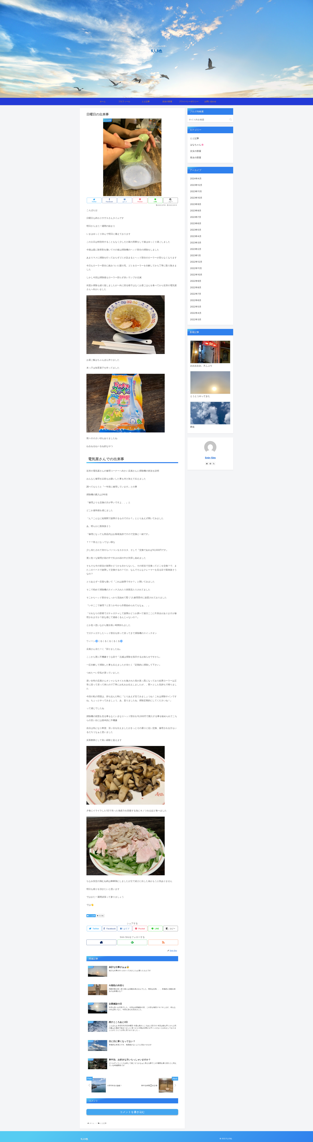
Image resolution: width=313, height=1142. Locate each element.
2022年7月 (195, 293)
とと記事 (92, 916)
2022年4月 (195, 313)
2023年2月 (195, 249)
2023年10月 (196, 197)
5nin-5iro (210, 457)
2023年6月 (195, 223)
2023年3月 (195, 242)
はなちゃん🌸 (197, 144)
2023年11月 (196, 191)
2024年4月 (195, 178)
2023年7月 (195, 217)
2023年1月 (195, 255)
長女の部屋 (195, 157)
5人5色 (101, 916)
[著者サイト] (101, 942)
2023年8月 (195, 210)
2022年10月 (196, 274)
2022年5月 (195, 306)
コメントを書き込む (132, 1112)
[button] (231, 119)
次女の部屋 (195, 151)
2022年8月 (195, 287)
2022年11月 (196, 268)
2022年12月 (196, 261)
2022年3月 (195, 319)
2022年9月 (195, 281)
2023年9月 (195, 204)
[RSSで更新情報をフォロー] (163, 942)
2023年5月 (195, 229)
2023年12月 (196, 185)
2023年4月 (195, 236)
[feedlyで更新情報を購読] (132, 942)
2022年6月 (195, 300)
